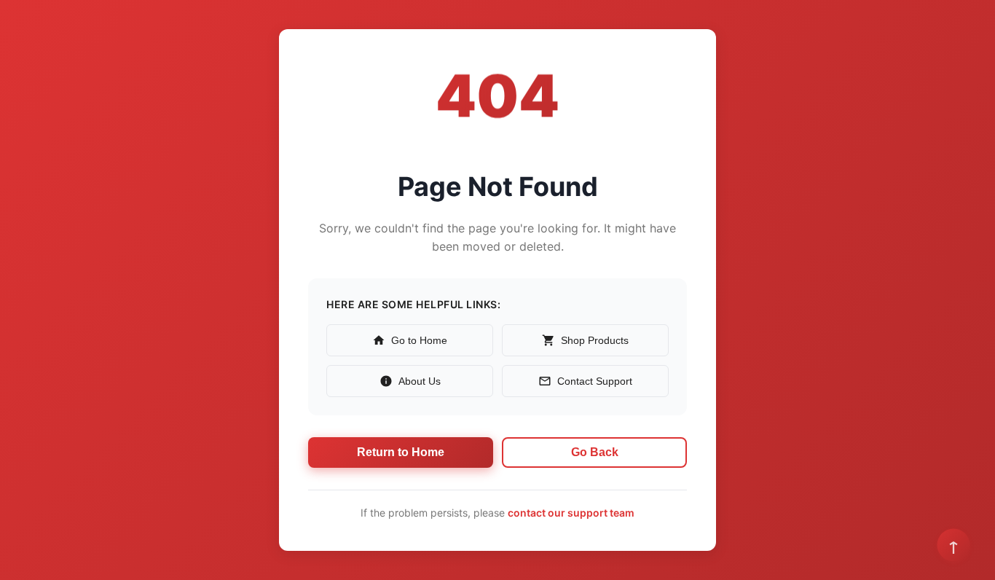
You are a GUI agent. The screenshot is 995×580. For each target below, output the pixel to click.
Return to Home (400, 452)
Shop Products (595, 340)
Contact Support (594, 381)
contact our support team (571, 512)
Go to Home (419, 340)
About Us (419, 381)
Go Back (594, 452)
